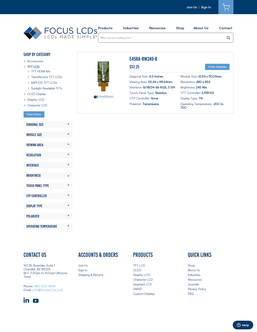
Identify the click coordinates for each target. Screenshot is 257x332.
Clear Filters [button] (34, 114)
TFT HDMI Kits (40, 71)
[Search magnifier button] (228, 37)
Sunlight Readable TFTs (46, 88)
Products (105, 28)
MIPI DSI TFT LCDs (44, 83)
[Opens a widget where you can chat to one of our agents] (243, 325)
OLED (137, 270)
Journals (193, 284)
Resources (157, 28)
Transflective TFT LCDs (46, 77)
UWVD (137, 289)
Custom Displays (144, 294)
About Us (201, 28)
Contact (225, 28)
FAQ (191, 294)
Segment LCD (142, 284)
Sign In (206, 7)
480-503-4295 (45, 286)
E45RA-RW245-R (143, 59)
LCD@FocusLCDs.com (47, 290)
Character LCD (37, 105)
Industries (131, 28)
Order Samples (217, 66)
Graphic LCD (35, 99)
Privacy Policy (197, 289)
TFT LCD (33, 67)
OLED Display (36, 94)
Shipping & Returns (90, 275)
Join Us (191, 7)
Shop (180, 28)
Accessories (35, 61)
